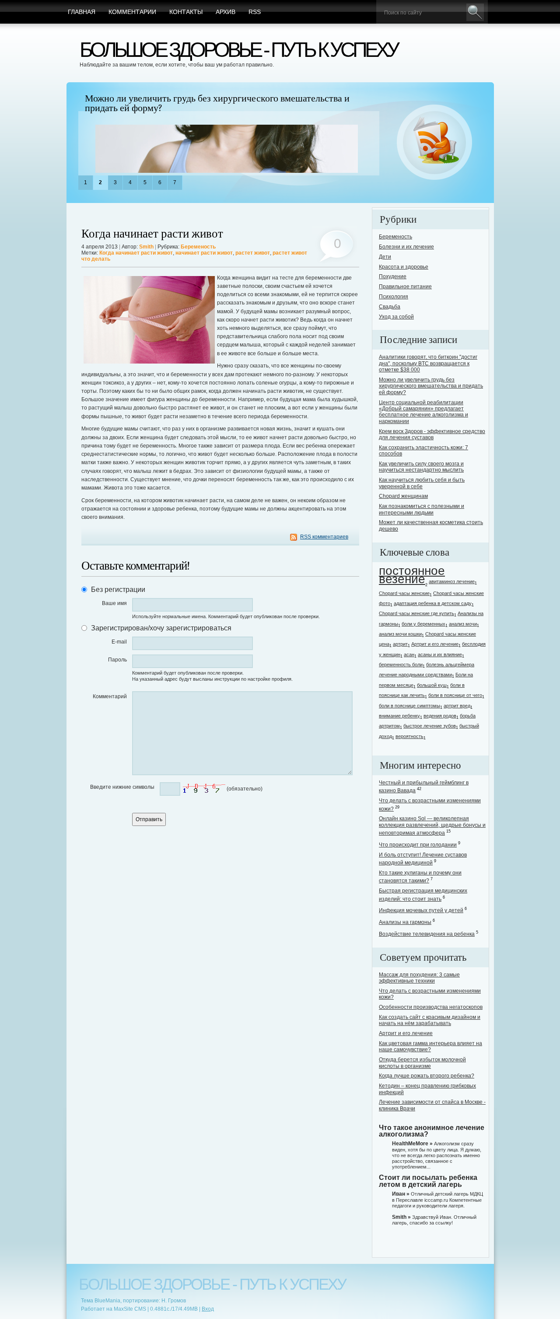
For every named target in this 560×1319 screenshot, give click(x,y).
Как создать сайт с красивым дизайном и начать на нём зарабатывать (429, 1020)
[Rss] (434, 142)
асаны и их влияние (440, 654)
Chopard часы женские (404, 593)
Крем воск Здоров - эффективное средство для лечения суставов (432, 434)
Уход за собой (396, 317)
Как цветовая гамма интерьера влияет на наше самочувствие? (430, 1046)
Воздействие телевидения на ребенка (427, 934)
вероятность (410, 736)
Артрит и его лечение (434, 644)
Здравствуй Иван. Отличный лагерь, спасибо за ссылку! (434, 1219)
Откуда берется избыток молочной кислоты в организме (422, 1063)
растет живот (252, 253)
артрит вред (457, 705)
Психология (393, 297)
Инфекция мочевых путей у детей (421, 910)
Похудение (392, 276)
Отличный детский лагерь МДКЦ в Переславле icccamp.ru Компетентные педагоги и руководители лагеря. (437, 1199)
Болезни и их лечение (406, 247)
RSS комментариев (324, 537)
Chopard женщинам (403, 496)
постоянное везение (412, 575)
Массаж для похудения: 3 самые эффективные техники (419, 978)
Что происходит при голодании (418, 845)
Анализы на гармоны (405, 922)
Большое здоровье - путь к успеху (238, 49)
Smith (146, 247)
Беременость (198, 247)
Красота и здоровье (403, 267)
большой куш (432, 685)
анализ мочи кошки (400, 634)
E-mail (119, 642)
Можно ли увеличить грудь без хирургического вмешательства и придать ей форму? (217, 103)
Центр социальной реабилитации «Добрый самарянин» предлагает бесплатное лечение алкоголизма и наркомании (423, 411)
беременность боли (401, 664)
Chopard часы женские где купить (416, 613)
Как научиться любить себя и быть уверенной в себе (422, 483)
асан (409, 654)
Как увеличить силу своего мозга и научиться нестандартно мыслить (421, 467)
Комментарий (110, 696)
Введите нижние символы (122, 787)
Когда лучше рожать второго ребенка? (426, 1076)
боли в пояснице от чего (455, 695)
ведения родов (440, 715)
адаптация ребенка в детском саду (433, 603)
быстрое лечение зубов (429, 725)
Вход (208, 1309)
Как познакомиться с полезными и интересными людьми (421, 509)
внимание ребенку (399, 715)
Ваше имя (114, 603)
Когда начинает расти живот (152, 234)
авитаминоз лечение (452, 581)
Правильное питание (405, 286)
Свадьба (389, 307)
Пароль (117, 660)
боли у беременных (423, 623)
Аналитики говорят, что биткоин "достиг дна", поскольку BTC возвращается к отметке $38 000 (428, 363)
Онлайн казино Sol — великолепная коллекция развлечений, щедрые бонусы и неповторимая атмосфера (432, 825)
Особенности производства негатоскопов (431, 1007)
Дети (385, 257)
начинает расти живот (204, 253)
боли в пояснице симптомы (409, 705)
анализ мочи (463, 623)
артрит (400, 644)
